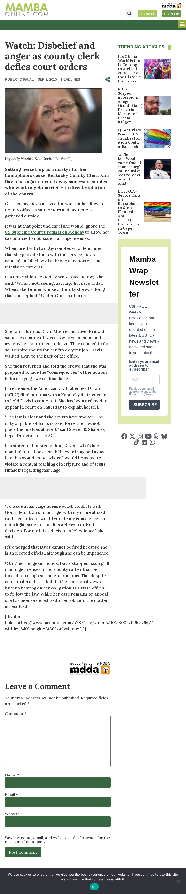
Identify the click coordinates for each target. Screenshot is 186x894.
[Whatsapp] (152, 442)
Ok (94, 887)
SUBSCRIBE (145, 405)
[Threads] (156, 436)
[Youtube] (148, 436)
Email (11, 794)
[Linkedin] (144, 442)
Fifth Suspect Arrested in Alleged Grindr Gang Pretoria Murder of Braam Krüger (130, 105)
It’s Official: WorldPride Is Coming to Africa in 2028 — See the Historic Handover (129, 68)
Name (12, 775)
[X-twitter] (132, 436)
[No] (178, 881)
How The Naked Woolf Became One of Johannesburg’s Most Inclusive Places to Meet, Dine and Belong (127, 168)
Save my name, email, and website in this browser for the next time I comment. (57, 839)
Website (12, 814)
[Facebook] (124, 436)
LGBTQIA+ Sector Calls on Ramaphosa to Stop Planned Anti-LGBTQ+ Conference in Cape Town (129, 211)
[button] (129, 13)
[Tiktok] (136, 442)
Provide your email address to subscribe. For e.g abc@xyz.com (143, 391)
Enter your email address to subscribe (144, 365)
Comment (15, 713)
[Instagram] (140, 436)
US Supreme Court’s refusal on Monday (44, 232)
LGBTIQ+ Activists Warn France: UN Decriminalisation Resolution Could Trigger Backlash (124, 138)
